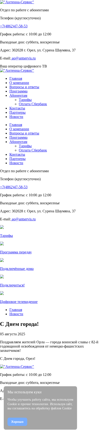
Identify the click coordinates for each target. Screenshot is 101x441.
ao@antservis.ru (23, 58)
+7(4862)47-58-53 (13, 26)
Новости (16, 314)
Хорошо (17, 422)
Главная (15, 310)
